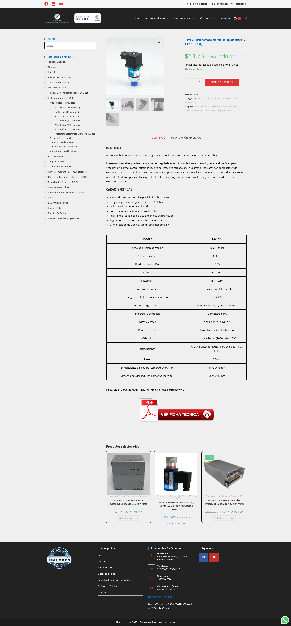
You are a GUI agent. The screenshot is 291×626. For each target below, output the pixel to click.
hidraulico (226, 106)
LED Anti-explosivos (58, 202)
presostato (190, 110)
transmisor (227, 110)
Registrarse (219, 4)
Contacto (103, 592)
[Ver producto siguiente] (244, 40)
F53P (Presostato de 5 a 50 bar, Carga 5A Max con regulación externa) (176, 506)
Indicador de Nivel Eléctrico (63, 151)
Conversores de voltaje (59, 166)
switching (216, 110)
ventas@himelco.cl (166, 589)
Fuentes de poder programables (64, 218)
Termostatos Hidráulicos (62, 138)
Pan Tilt (52, 71)
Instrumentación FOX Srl (60, 97)
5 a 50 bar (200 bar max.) (67, 116)
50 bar (207, 106)
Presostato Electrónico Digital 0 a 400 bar (75, 133)
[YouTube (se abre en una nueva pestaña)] (60, 4)
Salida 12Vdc (237, 496)
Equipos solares (56, 208)
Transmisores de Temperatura (65, 146)
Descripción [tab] (159, 137)
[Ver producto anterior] (238, 40)
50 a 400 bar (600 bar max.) (68, 129)
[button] (159, 42)
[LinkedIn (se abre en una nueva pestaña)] (53, 4)
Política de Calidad (108, 586)
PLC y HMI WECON (57, 156)
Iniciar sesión (196, 4)
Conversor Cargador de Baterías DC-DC (67, 176)
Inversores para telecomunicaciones (66, 192)
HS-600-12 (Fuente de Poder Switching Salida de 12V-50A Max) (224, 502)
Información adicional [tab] (186, 137)
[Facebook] (203, 557)
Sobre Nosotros (106, 567)
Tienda (101, 561)
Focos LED (53, 197)
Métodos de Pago (107, 573)
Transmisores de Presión (62, 142)
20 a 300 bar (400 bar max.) (68, 124)
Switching (130, 496)
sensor (200, 110)
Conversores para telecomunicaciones (67, 171)
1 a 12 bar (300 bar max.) (67, 111)
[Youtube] (214, 557)
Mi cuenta (239, 4)
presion (235, 106)
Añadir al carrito (222, 82)
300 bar (199, 106)
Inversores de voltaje (58, 187)
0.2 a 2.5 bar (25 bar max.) (67, 107)
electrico (215, 106)
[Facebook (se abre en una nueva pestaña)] (47, 4)
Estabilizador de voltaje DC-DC (63, 182)
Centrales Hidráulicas (58, 82)
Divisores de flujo (57, 87)
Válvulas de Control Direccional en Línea (68, 92)
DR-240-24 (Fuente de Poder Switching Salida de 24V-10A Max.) (128, 502)
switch (207, 110)
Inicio (101, 555)
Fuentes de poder (57, 213)
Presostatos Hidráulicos (62, 102)
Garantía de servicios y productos (116, 579)
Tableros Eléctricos (57, 61)
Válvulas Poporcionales (59, 77)
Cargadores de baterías (59, 161)
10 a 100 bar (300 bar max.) (68, 120)
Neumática (53, 66)
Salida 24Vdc (141, 496)
